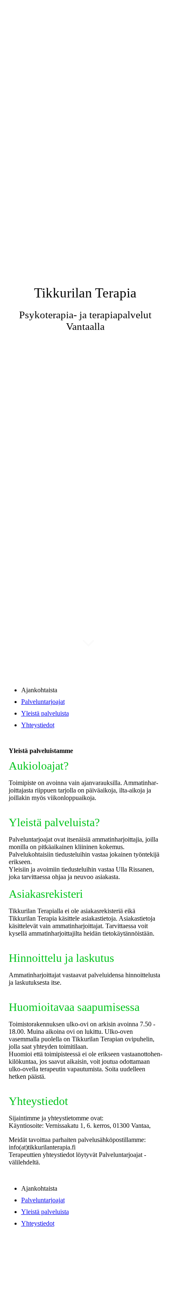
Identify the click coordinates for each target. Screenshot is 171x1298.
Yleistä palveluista (45, 713)
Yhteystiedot (37, 724)
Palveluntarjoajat (43, 701)
